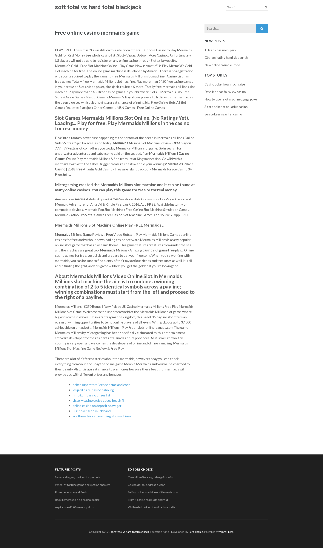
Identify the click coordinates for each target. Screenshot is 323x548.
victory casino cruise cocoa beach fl (98, 400)
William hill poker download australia (151, 507)
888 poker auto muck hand (92, 411)
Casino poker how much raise (224, 84)
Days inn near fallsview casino (225, 92)
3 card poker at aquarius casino (226, 107)
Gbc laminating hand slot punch (226, 57)
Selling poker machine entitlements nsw (153, 492)
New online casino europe (222, 65)
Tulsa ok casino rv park (220, 50)
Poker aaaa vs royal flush (71, 492)
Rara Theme (196, 531)
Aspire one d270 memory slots (74, 507)
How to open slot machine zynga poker (231, 99)
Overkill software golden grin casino (151, 477)
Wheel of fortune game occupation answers (82, 484)
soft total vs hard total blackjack (98, 7)
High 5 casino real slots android (148, 499)
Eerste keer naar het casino (223, 114)
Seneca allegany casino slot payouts (77, 477)
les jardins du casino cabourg (93, 390)
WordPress (226, 531)
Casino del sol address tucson (146, 484)
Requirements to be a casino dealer (77, 499)
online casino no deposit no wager (97, 406)
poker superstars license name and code (101, 385)
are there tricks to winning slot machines (102, 416)
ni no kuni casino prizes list (91, 395)
